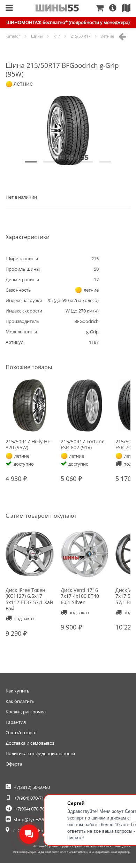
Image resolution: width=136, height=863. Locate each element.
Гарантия (16, 722)
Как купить (18, 691)
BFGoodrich (86, 321)
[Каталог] (9, 8)
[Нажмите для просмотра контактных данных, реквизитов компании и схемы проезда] (129, 8)
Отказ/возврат (21, 732)
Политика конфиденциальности (40, 753)
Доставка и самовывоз (30, 743)
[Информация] (115, 8)
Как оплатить (20, 701)
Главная (57, 8)
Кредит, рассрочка (26, 711)
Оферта (14, 764)
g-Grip (92, 331)
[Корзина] (102, 8)
